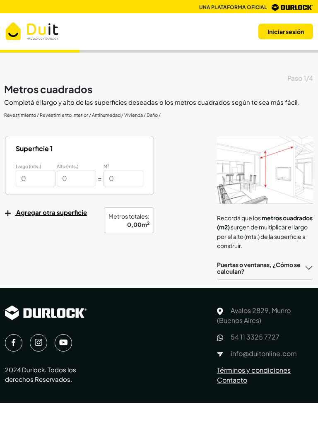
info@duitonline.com (263, 353)
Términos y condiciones (254, 370)
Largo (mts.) (28, 166)
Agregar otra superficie (51, 212)
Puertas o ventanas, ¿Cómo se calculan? (259, 268)
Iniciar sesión (285, 31)
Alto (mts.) (67, 166)
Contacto (232, 380)
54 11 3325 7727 (254, 336)
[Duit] (32, 30)
